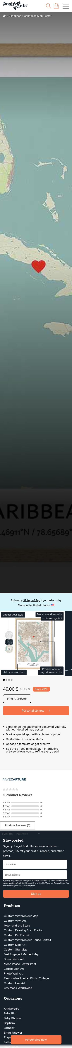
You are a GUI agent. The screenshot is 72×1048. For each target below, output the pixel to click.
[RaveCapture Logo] (14, 779)
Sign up (36, 893)
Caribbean (15, 15)
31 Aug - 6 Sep (31, 600)
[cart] (56, 5)
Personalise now (36, 1039)
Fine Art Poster (17, 698)
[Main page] (15, 5)
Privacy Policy (59, 883)
